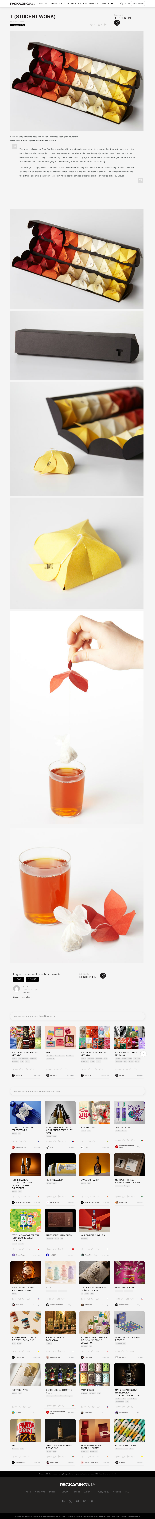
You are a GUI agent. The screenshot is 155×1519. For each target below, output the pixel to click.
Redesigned (68, 1396)
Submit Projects (138, 3)
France (52, 140)
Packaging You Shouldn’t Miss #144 (95, 1054)
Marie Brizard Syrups (93, 1235)
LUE (48, 1053)
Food (21, 1061)
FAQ (127, 1492)
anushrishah (88, 1412)
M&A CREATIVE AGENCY (23, 1202)
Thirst (86, 1147)
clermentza (122, 1357)
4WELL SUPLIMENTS (125, 1288)
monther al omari (21, 1147)
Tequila (124, 1130)
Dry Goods (92, 1393)
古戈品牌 (53, 1255)
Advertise (88, 1492)
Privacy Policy (103, 1492)
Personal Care (62, 1291)
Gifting (57, 1238)
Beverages (15, 25)
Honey (14, 1293)
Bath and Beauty (23, 1058)
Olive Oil (49, 1343)
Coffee (126, 1448)
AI (82, 1293)
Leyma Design (20, 1357)
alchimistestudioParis (56, 1304)
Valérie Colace (89, 1304)
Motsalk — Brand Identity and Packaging (128, 1181)
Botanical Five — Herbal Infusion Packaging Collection (94, 1340)
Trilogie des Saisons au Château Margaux (94, 1289)
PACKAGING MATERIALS (88, 4)
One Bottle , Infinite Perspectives (23, 1129)
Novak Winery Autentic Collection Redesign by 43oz (59, 1130)
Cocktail (21, 1244)
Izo (13, 1445)
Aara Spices (87, 1390)
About (28, 1492)
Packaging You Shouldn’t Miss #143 (129, 1054)
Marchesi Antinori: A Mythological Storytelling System (127, 1392)
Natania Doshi (123, 1412)
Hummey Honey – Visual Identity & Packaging (24, 1339)
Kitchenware (93, 1451)
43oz (51, 1147)
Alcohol (14, 1058)
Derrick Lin (122, 17)
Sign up (32, 979)
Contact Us (40, 1492)
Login (19, 979)
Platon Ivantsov (123, 1304)
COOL (49, 1288)
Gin (19, 1133)
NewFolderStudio (21, 1462)
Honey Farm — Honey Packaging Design (23, 1289)
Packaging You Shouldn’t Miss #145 (26, 1054)
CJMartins (122, 1462)
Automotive (119, 1186)
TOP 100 (64, 1492)
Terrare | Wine (20, 1390)
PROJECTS (41, 4)
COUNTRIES (69, 4)
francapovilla (54, 1462)
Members (117, 1492)
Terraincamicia (54, 1180)
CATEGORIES (55, 4)
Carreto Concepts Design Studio (126, 1146)
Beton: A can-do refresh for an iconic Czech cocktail (25, 1238)
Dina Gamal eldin (55, 1357)
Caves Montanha (90, 1180)
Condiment (84, 1393)
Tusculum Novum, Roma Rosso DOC (59, 1446)
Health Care (69, 1055)
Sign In (127, 3)
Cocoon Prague (20, 1255)
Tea (23, 25)
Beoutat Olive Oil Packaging (55, 1339)
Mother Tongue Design (91, 1462)
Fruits (56, 1396)
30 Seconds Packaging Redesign (127, 1339)
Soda (21, 1448)
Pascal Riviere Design (91, 1255)
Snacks (92, 1061)
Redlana (18, 1412)
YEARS (105, 4)
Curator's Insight (59, 1055)
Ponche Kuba (88, 1128)
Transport (127, 1186)
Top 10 (27, 1061)
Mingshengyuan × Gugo (59, 1235)
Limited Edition (132, 1398)
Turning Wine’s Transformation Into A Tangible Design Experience (24, 1184)
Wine (54, 1136)
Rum (89, 1130)
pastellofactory (54, 1202)
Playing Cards (120, 1401)
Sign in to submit (109, 1474)
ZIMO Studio (19, 1304)
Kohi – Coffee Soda (125, 1445)
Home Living (84, 1061)
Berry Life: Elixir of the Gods (59, 1391)
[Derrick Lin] (117, 23)
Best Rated (33, 1058)
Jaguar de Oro (123, 1128)
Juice (61, 1396)
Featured (76, 1492)
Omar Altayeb (123, 1202)
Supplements (50, 1058)
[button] (121, 3)
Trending (53, 1492)
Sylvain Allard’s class (38, 140)
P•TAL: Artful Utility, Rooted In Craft (92, 1446)
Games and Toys (120, 1343)
